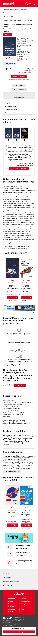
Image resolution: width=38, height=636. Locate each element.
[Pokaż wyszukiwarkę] (26, 3)
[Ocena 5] (26, 51)
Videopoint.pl (12, 606)
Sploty (22, 609)
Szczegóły (10, 106)
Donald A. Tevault (12, 161)
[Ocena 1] (18, 51)
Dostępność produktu (11, 109)
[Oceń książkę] (24, 51)
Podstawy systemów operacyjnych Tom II (20, 150)
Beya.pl (23, 606)
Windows (19, 422)
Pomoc (25, 365)
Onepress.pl (11, 598)
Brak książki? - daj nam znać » (23, 554)
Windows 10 (26, 423)
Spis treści (10, 113)
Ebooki (17, 9)
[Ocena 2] (20, 51)
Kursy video (23, 9)
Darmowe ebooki (8, 16)
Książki (12, 9)
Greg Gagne (28, 40)
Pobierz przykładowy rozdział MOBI (13, 414)
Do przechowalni (19, 97)
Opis (8, 103)
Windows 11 (26, 422)
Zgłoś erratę (6, 416)
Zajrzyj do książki (8, 58)
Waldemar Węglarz (25, 519)
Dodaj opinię (20, 385)
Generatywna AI (12, 512)
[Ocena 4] (24, 51)
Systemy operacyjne (9, 420)
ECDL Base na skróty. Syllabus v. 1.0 (26, 514)
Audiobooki (6, 12)
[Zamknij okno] (34, 628)
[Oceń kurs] (8, 385)
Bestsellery (27, 12)
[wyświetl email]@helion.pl (13, 624)
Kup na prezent (19, 85)
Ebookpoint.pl (25, 604)
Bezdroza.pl (11, 604)
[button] (32, 267)
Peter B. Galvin (21, 41)
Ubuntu (23, 420)
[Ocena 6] (28, 51)
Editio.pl (10, 601)
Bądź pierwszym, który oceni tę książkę (24, 53)
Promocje (14, 12)
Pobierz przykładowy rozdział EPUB (13, 413)
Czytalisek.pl (11, 609)
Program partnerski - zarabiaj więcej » (24, 546)
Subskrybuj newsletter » (24, 562)
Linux (18, 420)
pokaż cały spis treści (13, 471)
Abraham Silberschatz (22, 39)
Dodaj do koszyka (19, 77)
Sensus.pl (23, 598)
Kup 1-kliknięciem (19, 89)
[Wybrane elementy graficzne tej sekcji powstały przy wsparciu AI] (33, 312)
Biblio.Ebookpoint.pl (13, 612)
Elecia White (26, 292)
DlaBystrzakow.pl (25, 601)
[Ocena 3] (22, 51)
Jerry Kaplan (12, 516)
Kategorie (6, 9)
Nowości (20, 12)
